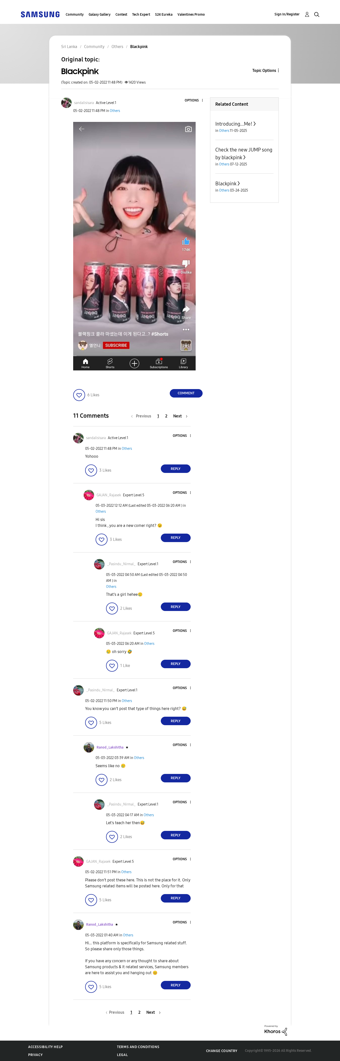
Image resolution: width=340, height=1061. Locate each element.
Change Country (221, 1051)
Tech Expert (141, 14)
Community (75, 14)
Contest (121, 14)
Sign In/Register (287, 14)
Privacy (35, 1055)
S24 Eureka (163, 14)
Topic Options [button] (264, 70)
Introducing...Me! (233, 124)
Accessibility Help (45, 1047)
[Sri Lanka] (40, 14)
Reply (175, 469)
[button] (194, 100)
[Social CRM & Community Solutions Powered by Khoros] (276, 1030)
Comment (186, 393)
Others (115, 111)
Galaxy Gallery (100, 14)
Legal (122, 1055)
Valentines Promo (191, 14)
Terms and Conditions (138, 1047)
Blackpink (225, 184)
